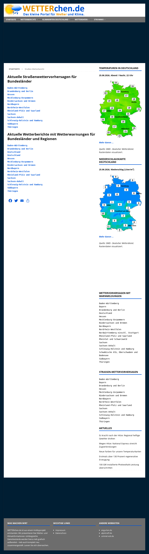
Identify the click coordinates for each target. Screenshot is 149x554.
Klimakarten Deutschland (55, 19)
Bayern (102, 306)
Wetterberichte (28, 19)
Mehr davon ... (106, 142)
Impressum (60, 530)
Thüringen (12, 127)
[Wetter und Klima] (74, 15)
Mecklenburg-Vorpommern (20, 98)
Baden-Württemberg (17, 88)
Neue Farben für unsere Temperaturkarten (120, 451)
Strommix (99, 19)
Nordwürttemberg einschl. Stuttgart (119, 333)
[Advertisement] (74, 42)
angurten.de (106, 530)
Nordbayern (13, 104)
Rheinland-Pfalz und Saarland (23, 111)
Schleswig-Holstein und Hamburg (24, 120)
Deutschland (13, 152)
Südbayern (12, 124)
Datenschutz (60, 533)
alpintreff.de (106, 533)
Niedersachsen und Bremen (21, 101)
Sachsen (11, 114)
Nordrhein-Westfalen (18, 107)
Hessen (10, 94)
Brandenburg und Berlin (20, 91)
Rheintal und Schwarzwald (113, 339)
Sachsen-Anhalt (15, 117)
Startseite (11, 19)
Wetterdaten (81, 19)
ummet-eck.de (107, 536)
